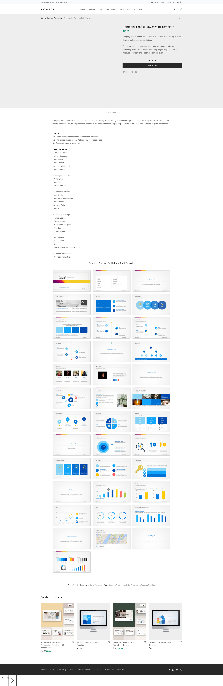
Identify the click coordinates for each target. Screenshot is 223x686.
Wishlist (179, 2)
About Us (44, 670)
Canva (121, 9)
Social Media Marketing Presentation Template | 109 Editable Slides (52, 645)
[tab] (111, 112)
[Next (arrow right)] (12, 680)
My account (155, 2)
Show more (53, 651)
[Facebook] (169, 669)
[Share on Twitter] (132, 72)
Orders (163, 2)
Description (111, 112)
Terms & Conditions (76, 670)
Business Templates (88, 9)
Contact (88, 670)
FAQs (52, 670)
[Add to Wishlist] (125, 72)
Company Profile (115, 585)
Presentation (135, 585)
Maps (141, 9)
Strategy (144, 585)
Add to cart (152, 65)
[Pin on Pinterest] (136, 72)
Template (151, 585)
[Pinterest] (177, 669)
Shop (42, 18)
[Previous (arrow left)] (4, 680)
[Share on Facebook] (129, 72)
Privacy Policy (61, 670)
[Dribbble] (181, 669)
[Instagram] (173, 669)
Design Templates (107, 9)
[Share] (8, 677)
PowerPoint (126, 585)
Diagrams (131, 9)
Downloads (171, 2)
